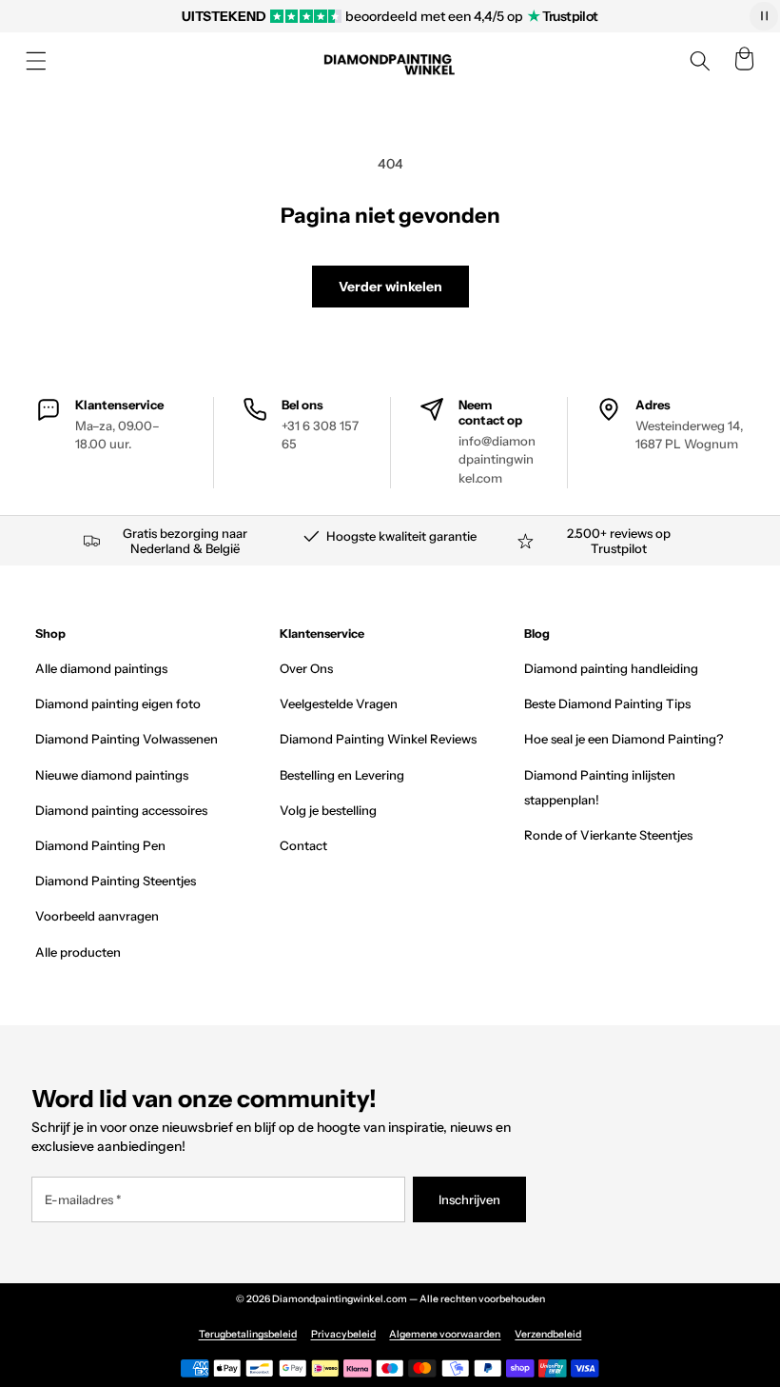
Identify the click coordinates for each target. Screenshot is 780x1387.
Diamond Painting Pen (100, 845)
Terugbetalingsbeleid (248, 1334)
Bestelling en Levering (342, 775)
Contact (303, 845)
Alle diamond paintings (101, 668)
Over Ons (306, 668)
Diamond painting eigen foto (118, 703)
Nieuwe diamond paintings (111, 775)
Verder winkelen (390, 286)
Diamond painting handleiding (611, 668)
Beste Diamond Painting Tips (607, 703)
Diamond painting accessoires (121, 810)
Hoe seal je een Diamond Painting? (623, 738)
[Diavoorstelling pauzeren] (764, 16)
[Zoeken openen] (700, 61)
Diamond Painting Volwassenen (126, 738)
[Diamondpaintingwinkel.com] (390, 61)
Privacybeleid (343, 1334)
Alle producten (78, 952)
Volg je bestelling (328, 810)
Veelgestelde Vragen (339, 703)
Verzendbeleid (548, 1334)
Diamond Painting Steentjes (115, 880)
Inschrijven (469, 1199)
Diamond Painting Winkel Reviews (378, 738)
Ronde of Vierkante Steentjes (608, 834)
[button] (36, 61)
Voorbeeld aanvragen (97, 915)
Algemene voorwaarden (444, 1334)
